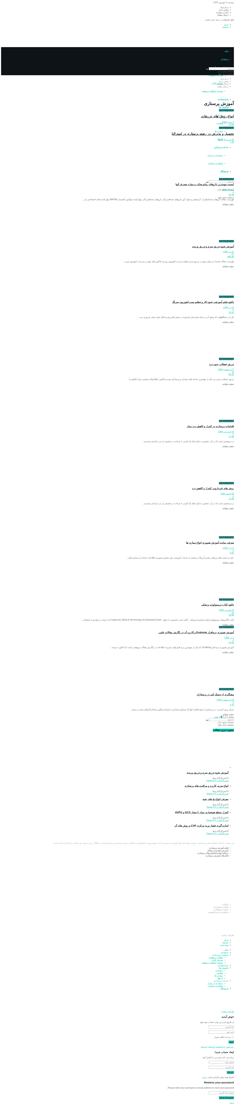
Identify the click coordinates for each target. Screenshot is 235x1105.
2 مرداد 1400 (228, 122)
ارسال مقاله (222, 15)
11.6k (231, 499)
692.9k (230, 257)
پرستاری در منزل (215, 983)
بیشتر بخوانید (228, 204)
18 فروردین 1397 (226, 139)
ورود (226, 24)
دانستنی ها (223, 107)
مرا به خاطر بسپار (222, 1037)
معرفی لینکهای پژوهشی (212, 91)
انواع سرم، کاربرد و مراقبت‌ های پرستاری (206, 785)
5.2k (232, 553)
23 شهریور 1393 (226, 610)
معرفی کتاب (217, 960)
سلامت (220, 123)
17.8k (231, 436)
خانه (226, 51)
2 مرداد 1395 (228, 190)
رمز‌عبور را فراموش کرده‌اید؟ (220, 1047)
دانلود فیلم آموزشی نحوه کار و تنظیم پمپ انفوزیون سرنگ (203, 302)
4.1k (232, 705)
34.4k (231, 194)
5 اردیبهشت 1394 (226, 369)
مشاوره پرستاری (215, 986)
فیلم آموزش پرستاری (218, 848)
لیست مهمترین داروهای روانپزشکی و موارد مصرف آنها (205, 184)
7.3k (232, 142)
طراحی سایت (228, 935)
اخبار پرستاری (222, 12)
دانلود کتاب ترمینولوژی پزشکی (217, 604)
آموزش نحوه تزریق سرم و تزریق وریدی (213, 246)
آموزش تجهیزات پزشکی (217, 850)
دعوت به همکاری (220, 909)
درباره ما (224, 7)
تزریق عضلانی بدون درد (221, 364)
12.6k (231, 124)
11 (233, 372)
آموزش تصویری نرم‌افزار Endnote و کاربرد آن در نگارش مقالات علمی (196, 632)
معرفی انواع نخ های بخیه (215, 799)
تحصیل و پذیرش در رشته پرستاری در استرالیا (203, 134)
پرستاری (224, 952)
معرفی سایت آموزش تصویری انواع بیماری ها (210, 542)
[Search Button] (207, 182)
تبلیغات (225, 904)
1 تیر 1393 (229, 638)
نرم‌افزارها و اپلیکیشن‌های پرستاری (212, 853)
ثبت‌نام (225, 27)
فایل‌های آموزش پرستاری (216, 855)
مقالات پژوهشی (216, 75)
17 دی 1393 (228, 548)
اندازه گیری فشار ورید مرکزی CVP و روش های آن (201, 825)
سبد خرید (224, 945)
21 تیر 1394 (228, 252)
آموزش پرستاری (226, 110)
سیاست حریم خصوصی (218, 912)
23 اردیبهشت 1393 (225, 700)
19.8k (231, 615)
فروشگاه (224, 988)
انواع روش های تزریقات (217, 116)
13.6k (231, 642)
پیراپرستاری (223, 99)
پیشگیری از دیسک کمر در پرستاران (215, 694)
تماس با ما (223, 10)
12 (232, 612)
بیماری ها (219, 131)
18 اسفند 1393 (227, 494)
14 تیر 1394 (228, 307)
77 (232, 254)
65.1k (231, 374)
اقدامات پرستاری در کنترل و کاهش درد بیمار (210, 426)
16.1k (231, 312)
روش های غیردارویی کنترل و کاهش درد (213, 488)
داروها (220, 978)
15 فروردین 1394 (226, 432)
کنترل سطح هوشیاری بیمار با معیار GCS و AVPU (201, 812)
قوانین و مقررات (221, 907)
